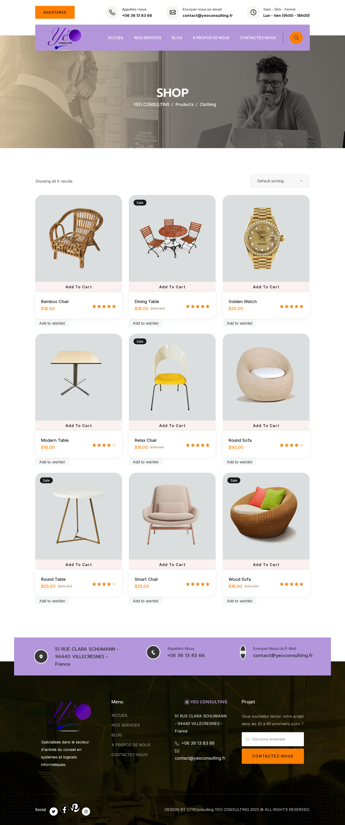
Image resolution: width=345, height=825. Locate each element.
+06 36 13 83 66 (137, 15)
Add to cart (78, 287)
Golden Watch (243, 301)
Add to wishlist (52, 323)
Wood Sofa (240, 579)
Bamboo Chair (55, 301)
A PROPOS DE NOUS (211, 37)
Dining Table (147, 301)
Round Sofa (240, 440)
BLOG (177, 37)
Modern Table (55, 440)
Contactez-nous (272, 756)
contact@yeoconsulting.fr (208, 15)
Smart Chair (146, 579)
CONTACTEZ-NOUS (258, 37)
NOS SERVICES (147, 37)
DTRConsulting (200, 809)
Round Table (53, 579)
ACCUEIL (116, 37)
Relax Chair (146, 440)
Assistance (54, 12)
